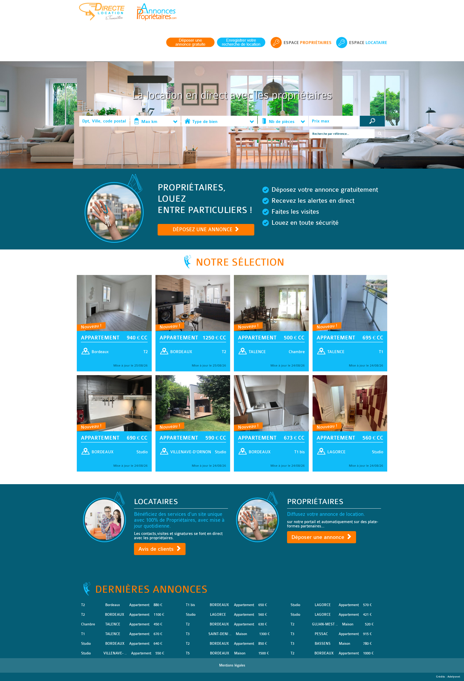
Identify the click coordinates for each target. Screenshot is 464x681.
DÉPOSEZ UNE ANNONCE (203, 230)
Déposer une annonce (318, 537)
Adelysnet (453, 676)
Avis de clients (156, 549)
